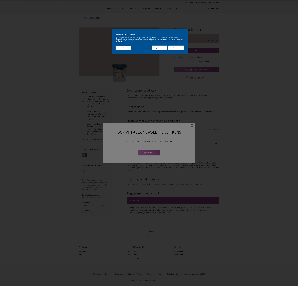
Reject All (176, 48)
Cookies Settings (123, 48)
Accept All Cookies (159, 48)
